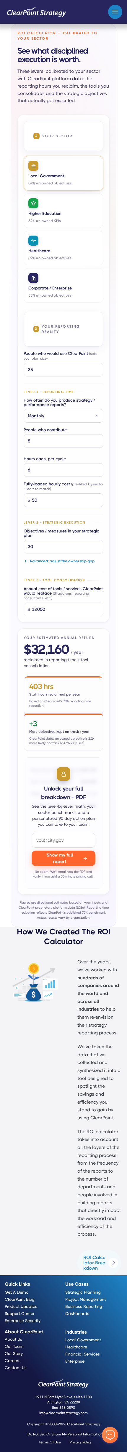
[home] (36, 12)
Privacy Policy (81, 1442)
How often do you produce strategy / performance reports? (59, 402)
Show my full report (60, 858)
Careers (12, 1360)
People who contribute (45, 430)
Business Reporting (83, 1306)
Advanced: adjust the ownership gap (62, 561)
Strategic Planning (83, 1292)
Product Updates (21, 1306)
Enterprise (74, 1361)
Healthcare (76, 1347)
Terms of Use (50, 1442)
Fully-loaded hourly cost (63, 486)
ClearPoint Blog (20, 1299)
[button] (115, 12)
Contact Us (16, 1368)
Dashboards (77, 1313)
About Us (13, 1339)
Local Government (83, 1340)
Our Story (14, 1353)
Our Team (14, 1346)
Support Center (20, 1313)
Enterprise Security (22, 1321)
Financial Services (82, 1354)
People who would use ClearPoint (60, 355)
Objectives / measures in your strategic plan (61, 533)
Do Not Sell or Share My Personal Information (64, 1434)
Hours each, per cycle (45, 459)
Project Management (85, 1299)
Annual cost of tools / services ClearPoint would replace (63, 593)
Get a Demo (16, 1292)
